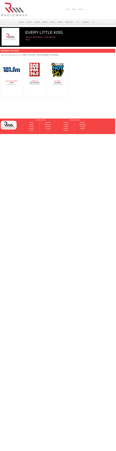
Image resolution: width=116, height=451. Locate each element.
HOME (67, 9)
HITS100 (21, 22)
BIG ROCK (44, 22)
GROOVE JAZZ (69, 22)
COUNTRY (60, 22)
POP (78, 22)
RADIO (74, 9)
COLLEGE (52, 22)
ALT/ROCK (29, 22)
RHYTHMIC (86, 22)
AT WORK (37, 22)
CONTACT (80, 9)
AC (93, 22)
